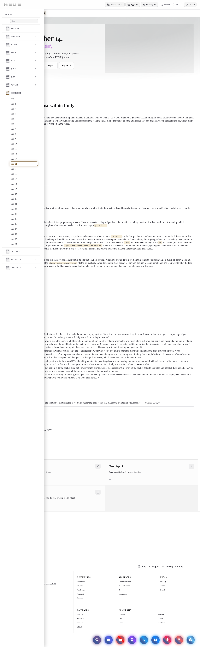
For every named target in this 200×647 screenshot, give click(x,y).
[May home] (8, 61)
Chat (120, 618)
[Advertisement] (104, 159)
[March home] (8, 45)
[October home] (8, 251)
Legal (162, 589)
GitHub (161, 614)
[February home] (8, 37)
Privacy (163, 581)
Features (161, 622)
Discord (122, 614)
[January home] (8, 29)
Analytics (81, 589)
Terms (162, 585)
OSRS (79, 626)
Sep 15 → (66, 65)
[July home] (8, 77)
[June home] (8, 69)
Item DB (80, 614)
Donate (121, 622)
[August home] (8, 85)
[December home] (8, 268)
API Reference (124, 585)
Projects (80, 585)
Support (80, 598)
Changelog (123, 594)
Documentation (125, 581)
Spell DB (80, 622)
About (160, 618)
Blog (121, 589)
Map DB (80, 618)
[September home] (8, 93)
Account (80, 594)
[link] (141, 567)
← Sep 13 (49, 65)
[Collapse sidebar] (6, 21)
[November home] (8, 260)
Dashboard (81, 581)
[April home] (8, 53)
